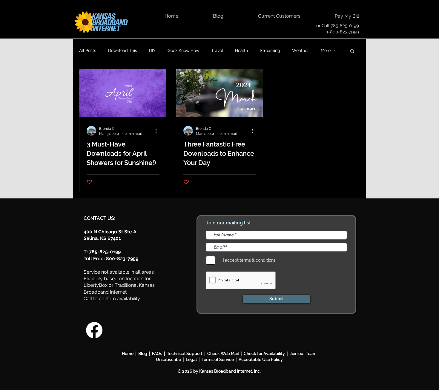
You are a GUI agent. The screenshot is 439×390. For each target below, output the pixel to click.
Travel (217, 50)
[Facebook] (94, 330)
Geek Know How (183, 50)
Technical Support (184, 353)
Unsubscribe (169, 359)
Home (127, 353)
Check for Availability (264, 353)
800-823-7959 (122, 258)
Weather (300, 50)
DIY (152, 50)
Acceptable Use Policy (261, 359)
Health (241, 50)
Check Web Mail (223, 353)
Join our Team (303, 353)
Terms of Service (218, 359)
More (326, 50)
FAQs (157, 353)
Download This (122, 50)
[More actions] (158, 130)
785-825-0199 (345, 25)
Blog (143, 353)
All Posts (87, 50)
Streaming (270, 50)
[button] (352, 51)
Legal (192, 359)
